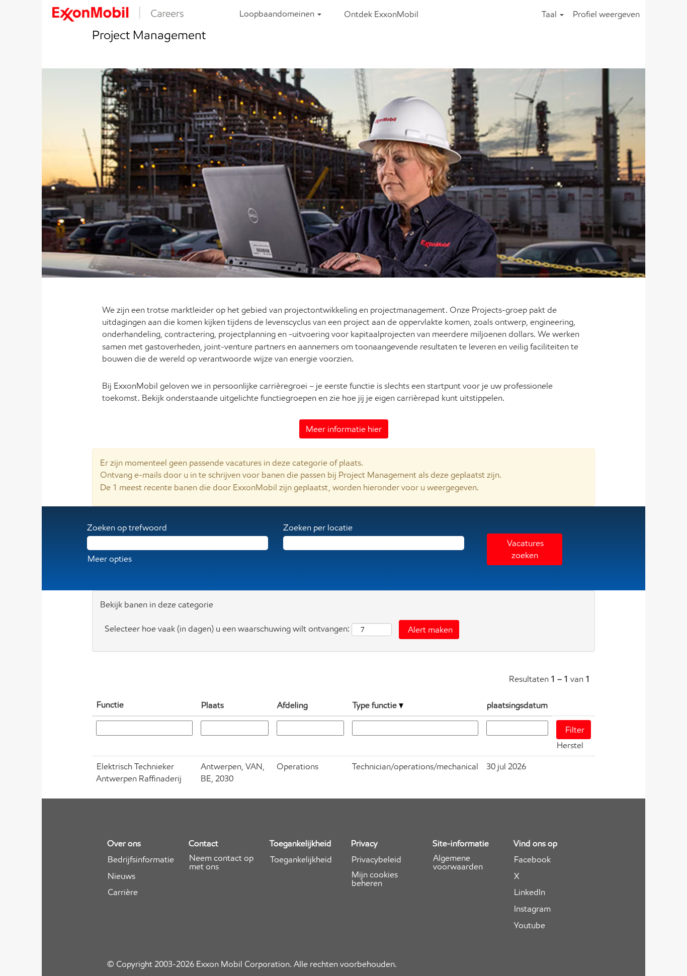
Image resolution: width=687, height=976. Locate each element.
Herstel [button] (570, 745)
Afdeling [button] (292, 705)
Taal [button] (550, 14)
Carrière (123, 892)
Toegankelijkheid (301, 859)
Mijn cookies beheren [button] (375, 879)
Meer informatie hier (344, 429)
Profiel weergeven (606, 14)
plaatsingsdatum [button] (517, 705)
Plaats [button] (212, 705)
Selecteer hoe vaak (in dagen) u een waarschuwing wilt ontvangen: (227, 629)
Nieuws (121, 876)
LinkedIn (529, 892)
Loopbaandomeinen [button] (277, 14)
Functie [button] (110, 704)
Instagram (532, 909)
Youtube (529, 925)
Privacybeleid (376, 859)
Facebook (532, 859)
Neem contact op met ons (221, 862)
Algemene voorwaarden (458, 862)
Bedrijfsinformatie (141, 859)
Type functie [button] (376, 705)
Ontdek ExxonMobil (381, 14)
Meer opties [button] (110, 559)
